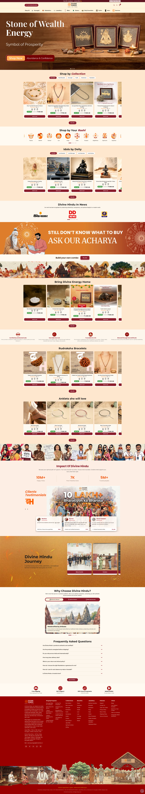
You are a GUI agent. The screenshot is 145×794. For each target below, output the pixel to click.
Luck (78, 714)
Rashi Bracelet (61, 77)
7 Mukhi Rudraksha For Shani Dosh (49, 712)
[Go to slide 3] (73, 219)
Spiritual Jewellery (92, 703)
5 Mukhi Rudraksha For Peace (49, 717)
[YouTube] (33, 746)
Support (102, 703)
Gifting (67, 727)
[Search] (114, 5)
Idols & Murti (68, 720)
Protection (79, 705)
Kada (89, 711)
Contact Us (102, 705)
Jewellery (59, 10)
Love (78, 711)
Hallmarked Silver (92, 724)
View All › (72, 122)
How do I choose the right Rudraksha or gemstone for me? (59, 665)
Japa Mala (68, 722)
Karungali (37, 10)
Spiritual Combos (70, 725)
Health (78, 709)
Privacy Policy (103, 709)
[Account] (117, 5)
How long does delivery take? (51, 657)
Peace (78, 703)
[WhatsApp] (36, 746)
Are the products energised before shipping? (56, 649)
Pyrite (100, 10)
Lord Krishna (91, 153)
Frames (67, 718)
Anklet (67, 716)
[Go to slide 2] (71, 219)
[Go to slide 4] (76, 219)
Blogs (112, 703)
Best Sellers (68, 703)
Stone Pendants (92, 716)
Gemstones (83, 77)
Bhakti (78, 720)
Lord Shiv (53, 153)
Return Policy (103, 711)
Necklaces (90, 707)
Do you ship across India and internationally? (56, 653)
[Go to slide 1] (68, 219)
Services (117, 10)
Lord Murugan (71, 153)
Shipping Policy (103, 714)
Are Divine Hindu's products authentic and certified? (58, 645)
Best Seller (53, 77)
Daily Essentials (89, 10)
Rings (89, 709)
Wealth (78, 707)
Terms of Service (104, 716)
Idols (109, 10)
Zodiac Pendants (92, 718)
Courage (79, 716)
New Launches (69, 705)
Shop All (27, 10)
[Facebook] (29, 746)
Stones (77, 10)
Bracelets (90, 705)
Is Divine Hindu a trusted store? (52, 673)
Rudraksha (48, 10)
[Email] (40, 746)
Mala (69, 10)
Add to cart (34, 116)
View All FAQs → (72, 679)
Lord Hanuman (81, 153)
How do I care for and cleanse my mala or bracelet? (57, 669)
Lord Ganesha (62, 153)
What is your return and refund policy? (54, 661)
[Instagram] (26, 746)
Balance (79, 718)
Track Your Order (116, 1)
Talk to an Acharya (115, 712)
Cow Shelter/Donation (32, 5)
